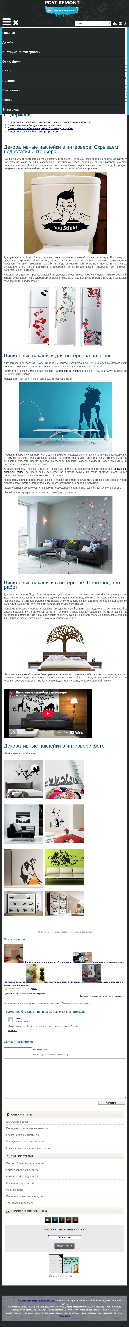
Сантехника (11, 90)
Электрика (10, 109)
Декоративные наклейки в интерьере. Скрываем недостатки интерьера (49, 122)
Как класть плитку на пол (20, 1183)
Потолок (8, 80)
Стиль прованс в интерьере (22, 1170)
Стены (7, 99)
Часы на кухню (15, 1189)
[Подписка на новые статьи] (48, 1222)
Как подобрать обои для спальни (25, 1163)
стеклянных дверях (70, 371)
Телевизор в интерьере (20, 1203)
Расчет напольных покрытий (22, 1135)
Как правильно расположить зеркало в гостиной (101, 996)
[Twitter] (55, 1222)
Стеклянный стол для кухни (22, 1176)
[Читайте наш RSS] (75, 1222)
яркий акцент (76, 608)
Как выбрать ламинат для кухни (24, 1196)
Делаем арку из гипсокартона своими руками (26, 993)
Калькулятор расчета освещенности (27, 1128)
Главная (8, 32)
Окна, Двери (12, 61)
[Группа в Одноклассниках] (62, 1222)
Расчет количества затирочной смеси (28, 1148)
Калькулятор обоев (17, 1121)
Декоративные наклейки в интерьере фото (33, 131)
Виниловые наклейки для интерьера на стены (35, 125)
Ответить (12, 1030)
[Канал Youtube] (68, 1222)
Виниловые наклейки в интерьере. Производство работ (40, 128)
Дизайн (8, 42)
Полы (6, 71)
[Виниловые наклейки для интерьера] (65, 213)
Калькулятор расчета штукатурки (25, 1141)
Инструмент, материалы (21, 51)
